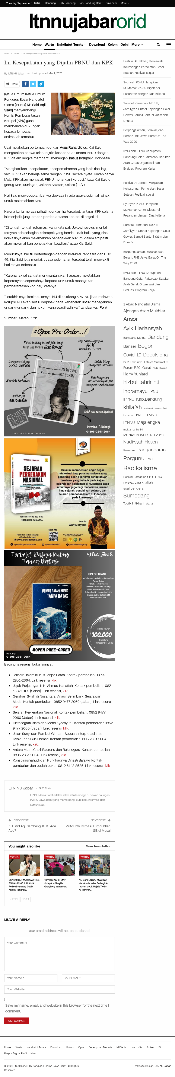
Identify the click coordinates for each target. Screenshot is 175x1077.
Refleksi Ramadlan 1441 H (139, 477)
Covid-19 (132, 355)
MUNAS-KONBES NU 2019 (143, 435)
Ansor (130, 319)
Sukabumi (112, 3)
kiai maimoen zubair (156, 408)
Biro (161, 1047)
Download (97, 44)
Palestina (129, 450)
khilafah (132, 407)
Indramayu (135, 391)
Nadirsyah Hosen (140, 442)
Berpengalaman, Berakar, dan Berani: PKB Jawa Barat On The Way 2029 (144, 136)
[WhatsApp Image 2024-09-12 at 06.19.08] (59, 381)
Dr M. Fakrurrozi (132, 362)
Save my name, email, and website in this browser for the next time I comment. (57, 1008)
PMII (149, 459)
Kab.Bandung (149, 399)
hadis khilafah (160, 368)
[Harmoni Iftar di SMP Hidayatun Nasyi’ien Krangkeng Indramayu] (59, 865)
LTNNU (129, 422)
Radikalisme (140, 468)
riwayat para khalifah (138, 482)
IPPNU (128, 399)
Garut (146, 367)
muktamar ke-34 (133, 429)
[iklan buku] (59, 605)
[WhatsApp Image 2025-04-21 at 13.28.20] (59, 493)
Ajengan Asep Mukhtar (144, 311)
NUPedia (122, 1047)
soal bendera (133, 488)
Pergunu (133, 458)
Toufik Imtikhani (133, 503)
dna (164, 355)
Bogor (145, 346)
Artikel (150, 1047)
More (124, 3)
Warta (49, 44)
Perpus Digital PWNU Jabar (20, 1053)
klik (54, 680)
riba (160, 477)
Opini (124, 44)
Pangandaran (151, 449)
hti (156, 382)
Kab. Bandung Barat (90, 3)
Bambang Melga (134, 338)
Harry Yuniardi (136, 374)
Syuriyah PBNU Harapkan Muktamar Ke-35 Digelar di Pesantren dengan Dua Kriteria (144, 88)
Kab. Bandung (67, 3)
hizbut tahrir (137, 382)
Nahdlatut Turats (70, 44)
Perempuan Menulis (100, 1047)
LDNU (138, 415)
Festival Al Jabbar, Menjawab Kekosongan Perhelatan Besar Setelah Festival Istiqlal (143, 67)
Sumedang (136, 495)
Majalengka (148, 422)
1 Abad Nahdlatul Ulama (141, 304)
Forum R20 (131, 367)
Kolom (113, 44)
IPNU (154, 391)
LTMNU (150, 415)
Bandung (50, 3)
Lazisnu (128, 415)
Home (37, 44)
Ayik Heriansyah (142, 328)
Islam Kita (137, 1047)
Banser (129, 346)
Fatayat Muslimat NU (156, 362)
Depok (150, 354)
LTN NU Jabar (163, 1066)
